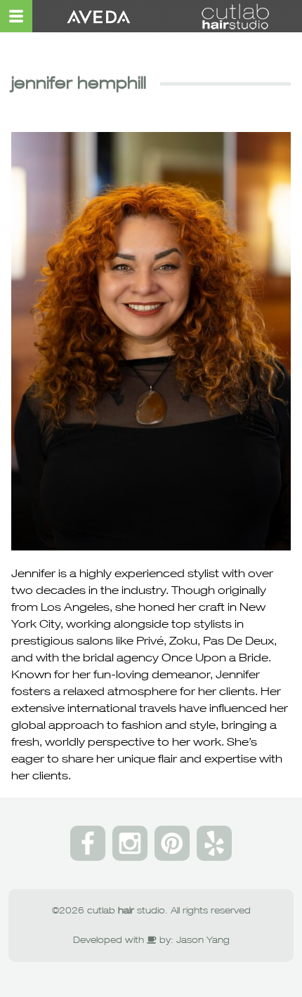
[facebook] (87, 843)
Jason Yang (203, 940)
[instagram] (129, 843)
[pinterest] (172, 843)
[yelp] (214, 843)
